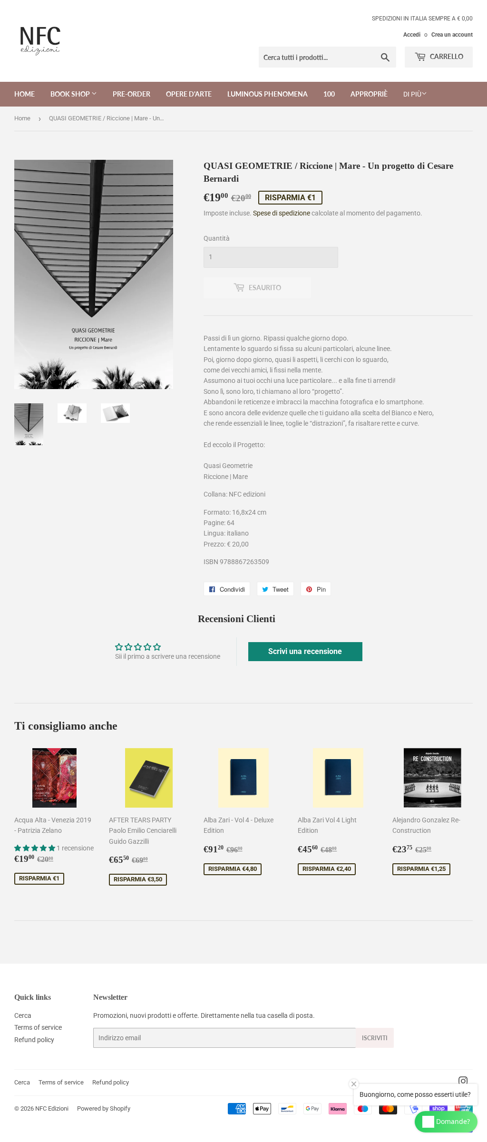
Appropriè (369, 94)
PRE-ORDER (131, 94)
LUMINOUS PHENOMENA (267, 94)
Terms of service (38, 1027)
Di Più (412, 94)
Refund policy (34, 1040)
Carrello (446, 56)
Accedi (411, 34)
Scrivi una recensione (305, 651)
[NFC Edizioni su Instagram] (463, 1082)
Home (24, 94)
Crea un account (452, 34)
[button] (35, 848)
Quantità (217, 238)
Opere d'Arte (189, 94)
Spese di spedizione (281, 213)
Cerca (22, 1015)
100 (329, 94)
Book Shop (70, 94)
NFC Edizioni (51, 1108)
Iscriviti (375, 1038)
